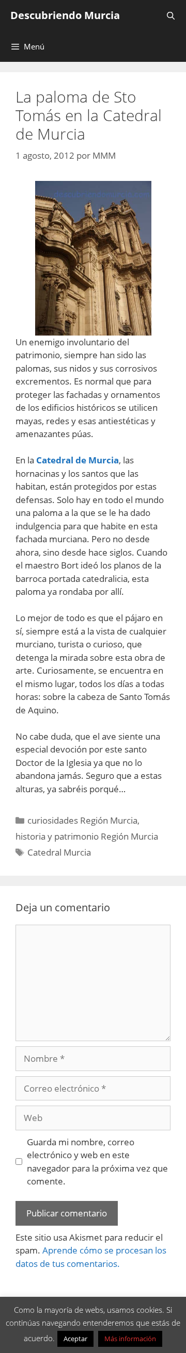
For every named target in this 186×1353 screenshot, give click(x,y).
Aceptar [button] (75, 1338)
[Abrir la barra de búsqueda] (171, 15)
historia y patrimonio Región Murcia (87, 836)
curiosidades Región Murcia (82, 820)
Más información (130, 1338)
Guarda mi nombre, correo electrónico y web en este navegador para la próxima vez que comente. (97, 1162)
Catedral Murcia (59, 852)
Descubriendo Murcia (65, 15)
